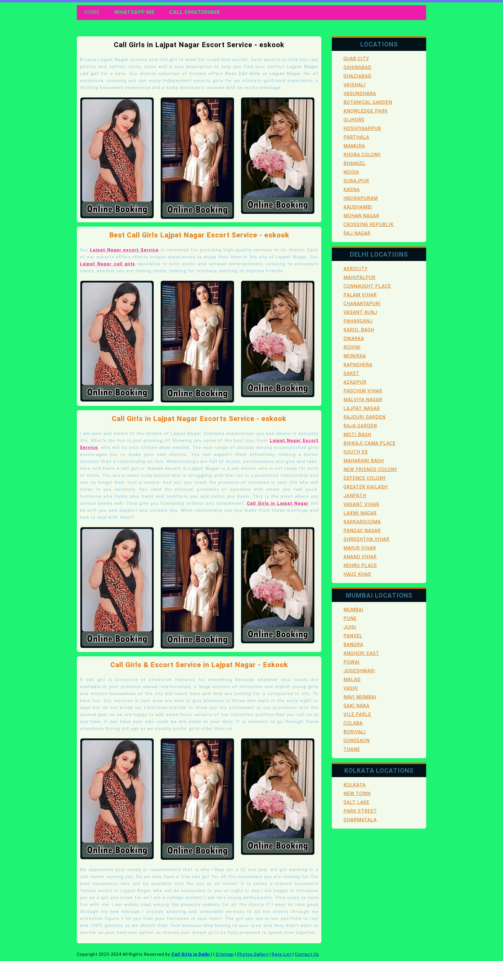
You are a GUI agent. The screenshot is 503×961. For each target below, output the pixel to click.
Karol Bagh (358, 330)
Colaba (353, 723)
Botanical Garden (367, 102)
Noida (351, 172)
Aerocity (355, 268)
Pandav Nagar (362, 530)
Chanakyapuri (362, 303)
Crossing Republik (368, 224)
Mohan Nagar (361, 216)
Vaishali (354, 85)
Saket (351, 373)
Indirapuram (360, 198)
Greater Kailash (365, 487)
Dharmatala (360, 820)
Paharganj (358, 321)
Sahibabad (357, 67)
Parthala (356, 137)
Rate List (281, 954)
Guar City (356, 58)
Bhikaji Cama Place (369, 443)
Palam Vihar (360, 295)
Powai (351, 662)
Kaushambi (357, 207)
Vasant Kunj (360, 312)
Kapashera (357, 364)
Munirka (354, 356)
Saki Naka (356, 705)
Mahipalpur (359, 277)
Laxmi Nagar (360, 513)
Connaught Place (367, 286)
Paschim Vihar (362, 391)
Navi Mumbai (359, 697)
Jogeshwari (359, 671)
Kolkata (354, 785)
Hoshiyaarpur (362, 128)
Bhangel (354, 163)
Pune (350, 618)
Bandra (353, 644)
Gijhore (353, 119)
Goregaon (356, 740)
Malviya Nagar (362, 399)
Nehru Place (360, 565)
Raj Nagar (357, 233)
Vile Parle (357, 714)
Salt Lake (356, 802)
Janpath (354, 495)
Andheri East (361, 653)
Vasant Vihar (361, 504)
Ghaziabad (357, 76)
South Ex (355, 452)
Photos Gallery (252, 954)
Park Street (360, 811)
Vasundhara (359, 93)
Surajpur (356, 181)
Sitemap (225, 954)
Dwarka (353, 338)
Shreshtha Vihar (366, 539)
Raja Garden (360, 426)
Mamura (354, 146)
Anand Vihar (360, 556)
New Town (357, 793)
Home (92, 12)
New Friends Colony (370, 469)
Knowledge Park (365, 111)
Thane (351, 749)
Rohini (352, 347)
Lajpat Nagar (361, 408)
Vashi (350, 688)
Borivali (354, 732)
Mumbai (353, 609)
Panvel (352, 636)
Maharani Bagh (363, 460)
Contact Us (307, 954)
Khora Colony (362, 154)
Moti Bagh (357, 434)
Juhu (349, 627)
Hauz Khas (357, 574)
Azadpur (354, 382)
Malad (352, 679)
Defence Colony (364, 478)
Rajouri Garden (364, 417)
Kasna (351, 189)
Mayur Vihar (359, 548)
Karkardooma (362, 522)
